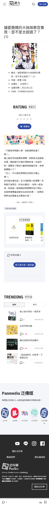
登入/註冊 (42, 4)
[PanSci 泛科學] (15, 3)
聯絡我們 (11, 457)
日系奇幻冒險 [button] (10, 208)
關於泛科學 (17, 451)
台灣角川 (24, 83)
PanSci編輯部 (6, 479)
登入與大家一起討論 (24, 264)
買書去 (26, 126)
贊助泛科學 (39, 486)
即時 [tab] (14, 304)
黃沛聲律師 (39, 479)
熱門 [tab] (35, 304)
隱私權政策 (40, 457)
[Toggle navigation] (4, 4)
